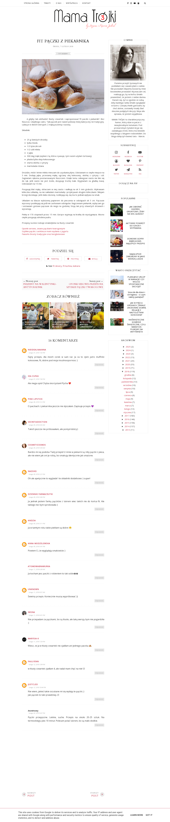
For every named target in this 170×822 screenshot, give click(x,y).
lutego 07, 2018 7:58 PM (37, 379)
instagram (116, 156)
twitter (116, 174)
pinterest (140, 165)
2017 (127, 415)
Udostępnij (34, 259)
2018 (127, 371)
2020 (128, 364)
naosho (32, 471)
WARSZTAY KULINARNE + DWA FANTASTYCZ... (34, 324)
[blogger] (137, 3)
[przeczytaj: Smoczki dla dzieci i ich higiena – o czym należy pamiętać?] (117, 298)
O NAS (58, 3)
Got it (149, 815)
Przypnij (75, 259)
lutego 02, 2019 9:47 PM (37, 713)
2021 (128, 360)
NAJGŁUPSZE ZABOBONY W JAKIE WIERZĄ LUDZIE (135, 256)
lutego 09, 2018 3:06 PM (37, 497)
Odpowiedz (99, 365)
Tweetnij (55, 259)
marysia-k (33, 638)
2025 (128, 346)
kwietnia (128, 402)
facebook (128, 156)
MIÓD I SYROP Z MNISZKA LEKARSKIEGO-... (87, 324)
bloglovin (128, 165)
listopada (127, 378)
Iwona (31, 612)
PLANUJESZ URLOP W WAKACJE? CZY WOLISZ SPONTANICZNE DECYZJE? (136, 282)
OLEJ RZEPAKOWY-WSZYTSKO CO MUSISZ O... (61, 324)
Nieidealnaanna (37, 349)
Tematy (47, 3)
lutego (127, 409)
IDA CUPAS (33, 376)
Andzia (32, 520)
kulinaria (76, 266)
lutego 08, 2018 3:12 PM (37, 402)
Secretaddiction (37, 422)
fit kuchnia (67, 266)
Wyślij (94, 259)
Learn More (136, 815)
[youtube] (134, 3)
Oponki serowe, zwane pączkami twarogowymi (43, 228)
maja (128, 398)
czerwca (128, 395)
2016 (127, 419)
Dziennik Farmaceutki (40, 494)
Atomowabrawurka (39, 566)
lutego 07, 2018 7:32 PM (37, 353)
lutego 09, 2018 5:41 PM (37, 546)
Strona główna (31, 3)
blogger (116, 165)
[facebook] (127, 3)
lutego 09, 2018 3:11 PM (37, 524)
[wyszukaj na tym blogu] (145, 3)
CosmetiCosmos (37, 445)
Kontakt (86, 3)
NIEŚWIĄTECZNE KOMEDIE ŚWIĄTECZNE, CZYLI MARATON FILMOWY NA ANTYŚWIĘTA (136, 325)
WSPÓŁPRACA (72, 3)
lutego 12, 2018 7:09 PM (37, 664)
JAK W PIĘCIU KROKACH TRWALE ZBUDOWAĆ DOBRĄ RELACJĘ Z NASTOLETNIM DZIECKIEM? (136, 308)
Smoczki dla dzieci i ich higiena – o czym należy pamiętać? (136, 294)
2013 (128, 429)
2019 (128, 368)
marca (128, 405)
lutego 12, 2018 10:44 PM (37, 687)
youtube (140, 156)
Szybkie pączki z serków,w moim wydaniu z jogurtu (45, 231)
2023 (128, 353)
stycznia (127, 412)
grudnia (128, 375)
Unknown (33, 589)
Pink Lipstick (35, 399)
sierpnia (127, 388)
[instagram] (130, 3)
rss (140, 174)
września (127, 385)
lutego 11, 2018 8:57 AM (37, 592)
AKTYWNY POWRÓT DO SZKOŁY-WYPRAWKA (135, 225)
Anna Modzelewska (39, 543)
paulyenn (33, 661)
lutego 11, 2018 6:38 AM (37, 569)
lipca (128, 392)
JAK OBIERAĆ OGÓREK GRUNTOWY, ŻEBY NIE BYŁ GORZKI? (135, 210)
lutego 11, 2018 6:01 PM (37, 615)
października (127, 381)
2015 (127, 422)
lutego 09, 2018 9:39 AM (37, 448)
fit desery (63, 54)
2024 (128, 350)
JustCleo (33, 684)
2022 (128, 357)
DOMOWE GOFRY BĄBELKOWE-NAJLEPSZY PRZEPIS (135, 241)
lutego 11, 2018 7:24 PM (37, 642)
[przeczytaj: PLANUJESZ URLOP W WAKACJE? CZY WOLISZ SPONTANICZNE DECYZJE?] (117, 283)
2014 (127, 426)
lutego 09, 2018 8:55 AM (37, 425)
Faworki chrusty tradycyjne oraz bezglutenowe (43, 234)
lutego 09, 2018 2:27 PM (37, 474)
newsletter (128, 174)
